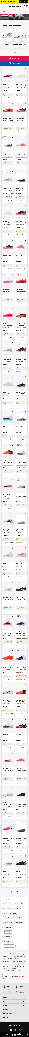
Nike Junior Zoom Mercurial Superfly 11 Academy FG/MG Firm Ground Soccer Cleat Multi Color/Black (7, 769)
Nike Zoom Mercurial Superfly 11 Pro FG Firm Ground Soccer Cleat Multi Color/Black (7, 632)
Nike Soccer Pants (8, 936)
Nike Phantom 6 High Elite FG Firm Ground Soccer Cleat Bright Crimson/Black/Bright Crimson (21, 701)
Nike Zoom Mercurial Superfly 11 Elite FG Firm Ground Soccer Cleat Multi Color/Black (21, 256)
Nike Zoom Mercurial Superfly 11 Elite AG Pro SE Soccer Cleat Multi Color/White (21, 359)
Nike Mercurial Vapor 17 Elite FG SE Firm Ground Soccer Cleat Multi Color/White (21, 119)
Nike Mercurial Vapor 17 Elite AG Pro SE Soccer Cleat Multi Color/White (7, 256)
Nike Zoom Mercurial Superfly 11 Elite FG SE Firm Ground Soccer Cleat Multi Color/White (21, 222)
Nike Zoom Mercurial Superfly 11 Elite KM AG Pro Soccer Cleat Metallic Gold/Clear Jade (21, 427)
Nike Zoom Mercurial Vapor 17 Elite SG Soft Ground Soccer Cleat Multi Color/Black (21, 564)
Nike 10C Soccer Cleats (10, 913)
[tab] (14, 997)
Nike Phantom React (9, 946)
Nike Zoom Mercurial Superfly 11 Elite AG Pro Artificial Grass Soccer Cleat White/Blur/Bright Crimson (7, 222)
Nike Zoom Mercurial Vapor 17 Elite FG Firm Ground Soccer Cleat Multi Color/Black (7, 85)
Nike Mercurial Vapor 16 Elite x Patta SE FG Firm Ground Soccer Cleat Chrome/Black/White (21, 187)
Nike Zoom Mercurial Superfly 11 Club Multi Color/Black (21, 461)
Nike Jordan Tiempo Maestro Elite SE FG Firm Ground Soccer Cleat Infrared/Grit (20, 290)
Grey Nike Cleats (8, 932)
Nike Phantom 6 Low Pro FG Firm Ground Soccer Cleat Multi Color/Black (6, 290)
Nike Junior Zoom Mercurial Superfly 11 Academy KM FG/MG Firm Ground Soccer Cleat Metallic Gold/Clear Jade (21, 495)
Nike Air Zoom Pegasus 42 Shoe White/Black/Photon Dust (7, 701)
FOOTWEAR (4, 15)
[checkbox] (12, 69)
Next (18, 891)
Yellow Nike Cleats (8, 927)
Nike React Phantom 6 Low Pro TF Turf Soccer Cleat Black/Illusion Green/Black (21, 872)
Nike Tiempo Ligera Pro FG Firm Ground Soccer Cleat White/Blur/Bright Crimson (7, 803)
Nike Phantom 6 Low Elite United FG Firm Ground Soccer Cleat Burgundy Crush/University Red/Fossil (7, 735)
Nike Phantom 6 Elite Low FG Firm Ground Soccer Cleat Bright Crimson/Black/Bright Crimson (21, 324)
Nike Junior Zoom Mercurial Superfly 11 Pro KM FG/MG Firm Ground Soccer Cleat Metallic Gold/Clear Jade (21, 838)
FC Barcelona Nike (8, 918)
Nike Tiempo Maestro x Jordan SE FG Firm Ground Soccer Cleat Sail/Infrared (21, 530)
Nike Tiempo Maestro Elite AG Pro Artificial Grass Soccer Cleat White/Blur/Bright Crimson (7, 359)
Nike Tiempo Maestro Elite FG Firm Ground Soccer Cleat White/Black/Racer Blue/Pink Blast (7, 530)
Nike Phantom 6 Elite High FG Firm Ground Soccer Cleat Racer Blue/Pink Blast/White (21, 666)
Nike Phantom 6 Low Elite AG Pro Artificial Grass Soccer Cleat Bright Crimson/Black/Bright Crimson (7, 461)
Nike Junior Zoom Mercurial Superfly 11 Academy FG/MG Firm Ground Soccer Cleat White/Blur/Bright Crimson (7, 598)
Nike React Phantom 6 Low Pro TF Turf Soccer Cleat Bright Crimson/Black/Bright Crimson (21, 735)
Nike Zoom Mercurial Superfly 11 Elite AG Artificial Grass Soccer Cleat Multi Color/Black (21, 769)
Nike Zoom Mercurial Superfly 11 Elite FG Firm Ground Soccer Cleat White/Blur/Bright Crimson (21, 85)
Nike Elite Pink (20, 918)
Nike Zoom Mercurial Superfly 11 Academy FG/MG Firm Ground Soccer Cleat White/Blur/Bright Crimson (7, 564)
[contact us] (14, 1026)
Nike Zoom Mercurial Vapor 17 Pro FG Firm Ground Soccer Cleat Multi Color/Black (7, 872)
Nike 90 (20, 903)
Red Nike (12, 903)
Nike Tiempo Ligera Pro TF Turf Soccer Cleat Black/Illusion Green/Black (21, 598)
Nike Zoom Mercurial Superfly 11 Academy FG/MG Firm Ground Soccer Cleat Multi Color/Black (7, 427)
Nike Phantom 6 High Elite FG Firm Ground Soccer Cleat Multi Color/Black (7, 838)
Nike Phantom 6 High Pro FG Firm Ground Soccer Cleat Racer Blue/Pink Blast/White (20, 632)
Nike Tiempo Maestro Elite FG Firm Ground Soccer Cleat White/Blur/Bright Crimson (21, 153)
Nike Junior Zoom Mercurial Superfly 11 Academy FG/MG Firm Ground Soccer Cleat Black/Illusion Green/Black (21, 803)
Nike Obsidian (7, 908)
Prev (12, 891)
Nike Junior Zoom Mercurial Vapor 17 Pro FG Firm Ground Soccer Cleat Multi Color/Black (7, 495)
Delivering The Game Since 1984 (9, 1)
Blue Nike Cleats (8, 922)
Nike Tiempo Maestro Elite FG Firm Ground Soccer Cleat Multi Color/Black (7, 324)
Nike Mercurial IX (20, 922)
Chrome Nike (18, 908)
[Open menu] (2, 7)
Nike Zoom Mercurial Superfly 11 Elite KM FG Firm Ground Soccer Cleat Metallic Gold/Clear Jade (7, 153)
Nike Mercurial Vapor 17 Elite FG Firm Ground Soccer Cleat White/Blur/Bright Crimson (7, 119)
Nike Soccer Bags (8, 941)
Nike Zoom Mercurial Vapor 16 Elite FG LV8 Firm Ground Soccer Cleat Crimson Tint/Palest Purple (7, 187)
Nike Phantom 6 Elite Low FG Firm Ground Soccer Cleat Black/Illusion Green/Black (20, 393)
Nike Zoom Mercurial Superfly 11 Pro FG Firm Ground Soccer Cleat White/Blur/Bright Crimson (7, 393)
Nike (5, 903)
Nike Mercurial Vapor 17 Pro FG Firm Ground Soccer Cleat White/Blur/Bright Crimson (7, 666)
